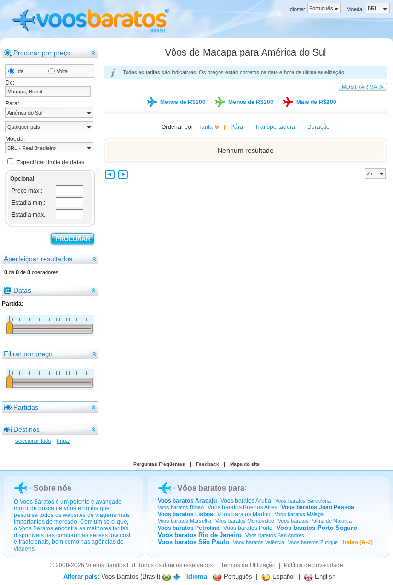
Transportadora (275, 127)
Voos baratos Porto (248, 528)
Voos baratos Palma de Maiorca (315, 521)
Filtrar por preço (28, 353)
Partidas (25, 407)
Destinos (26, 429)
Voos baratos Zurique (313, 542)
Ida (19, 71)
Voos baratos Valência (258, 542)
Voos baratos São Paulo (193, 542)
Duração (318, 127)
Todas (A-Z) (357, 542)
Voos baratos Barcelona (303, 501)
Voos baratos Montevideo (244, 521)
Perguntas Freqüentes (159, 464)
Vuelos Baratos (106, 565)
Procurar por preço (42, 53)
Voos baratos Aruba (245, 500)
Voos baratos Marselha (184, 521)
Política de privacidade (313, 565)
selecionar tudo (33, 441)
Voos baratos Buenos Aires (242, 507)
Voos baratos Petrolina (189, 528)
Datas (22, 290)
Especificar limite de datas (50, 162)
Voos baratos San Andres (274, 535)
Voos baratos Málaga (299, 514)
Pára (237, 127)
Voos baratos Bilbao (181, 507)
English (324, 576)
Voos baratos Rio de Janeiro (200, 535)
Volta (62, 71)
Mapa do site (245, 464)
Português (237, 576)
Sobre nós (52, 488)
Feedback (207, 464)
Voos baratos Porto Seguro (317, 527)
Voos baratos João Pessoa (317, 507)
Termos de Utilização (248, 565)
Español (282, 576)
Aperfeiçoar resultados (38, 259)
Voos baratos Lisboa (185, 514)
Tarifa (205, 127)
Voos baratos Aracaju (187, 500)
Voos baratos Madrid (244, 514)
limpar (63, 441)
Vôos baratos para (210, 488)
